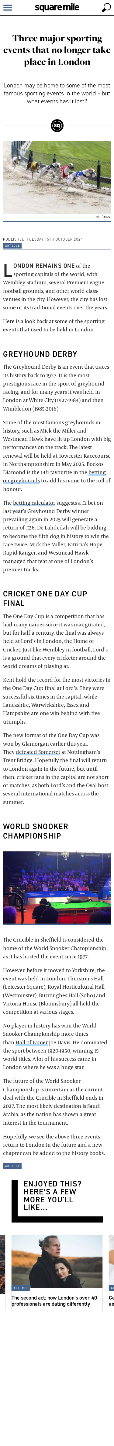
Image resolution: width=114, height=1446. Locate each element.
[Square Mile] (57, 8)
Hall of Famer (32, 1042)
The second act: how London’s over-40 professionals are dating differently (54, 1300)
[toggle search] (106, 7)
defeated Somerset (38, 751)
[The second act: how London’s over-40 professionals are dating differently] (57, 1273)
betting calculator (34, 502)
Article (12, 245)
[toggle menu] (7, 7)
